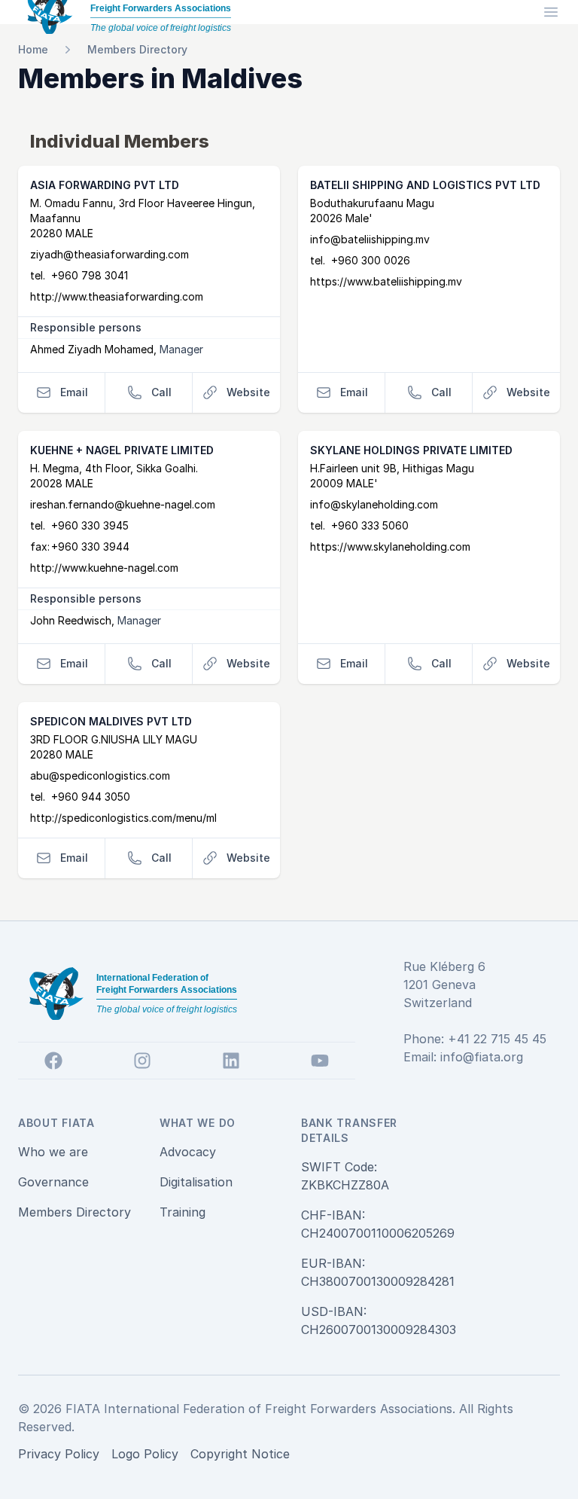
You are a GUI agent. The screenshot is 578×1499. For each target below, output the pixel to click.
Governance (53, 1181)
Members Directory (137, 49)
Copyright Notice (240, 1453)
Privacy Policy (58, 1453)
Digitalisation (196, 1181)
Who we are (53, 1151)
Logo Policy (144, 1453)
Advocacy (188, 1151)
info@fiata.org (481, 1056)
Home (33, 49)
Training (182, 1212)
